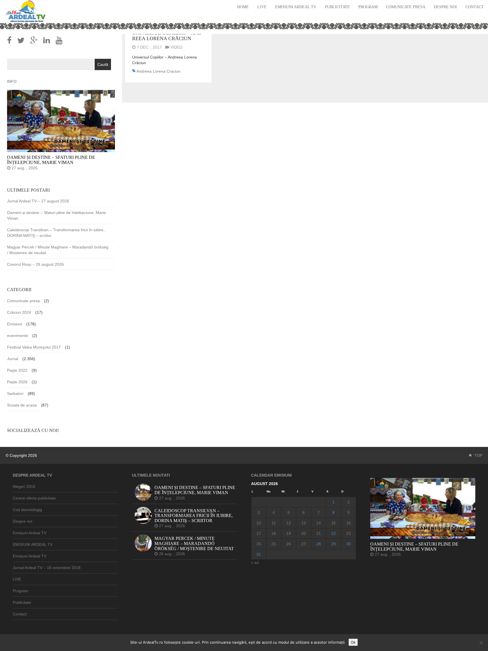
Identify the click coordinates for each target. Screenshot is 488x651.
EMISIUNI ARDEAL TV (33, 544)
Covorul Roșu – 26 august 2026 (35, 264)
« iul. (255, 562)
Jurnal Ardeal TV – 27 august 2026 (38, 201)
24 (258, 544)
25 (273, 544)
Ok (353, 642)
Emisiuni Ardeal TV (295, 7)
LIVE (262, 7)
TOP (477, 455)
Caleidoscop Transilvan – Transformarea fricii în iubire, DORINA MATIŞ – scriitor (55, 233)
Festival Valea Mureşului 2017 (34, 347)
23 (348, 533)
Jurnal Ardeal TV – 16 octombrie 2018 (46, 567)
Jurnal (12, 358)
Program (368, 7)
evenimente (17, 335)
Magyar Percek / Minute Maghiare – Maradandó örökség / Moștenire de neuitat (57, 250)
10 (258, 523)
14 (318, 523)
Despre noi (445, 7)
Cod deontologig (27, 509)
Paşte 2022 (17, 370)
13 (303, 523)
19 (288, 533)
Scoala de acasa (22, 405)
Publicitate (337, 7)
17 (258, 533)
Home (243, 7)
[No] (481, 643)
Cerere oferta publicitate (34, 498)
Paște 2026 (17, 382)
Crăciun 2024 (19, 312)
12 (288, 523)
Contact (474, 7)
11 (274, 523)
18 (273, 533)
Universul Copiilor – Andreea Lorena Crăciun (167, 35)
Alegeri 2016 (24, 486)
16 (348, 523)
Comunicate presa (405, 7)
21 (318, 533)
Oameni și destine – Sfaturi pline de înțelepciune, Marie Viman (56, 215)
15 (333, 523)
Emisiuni (14, 324)
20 (303, 533)
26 (288, 544)
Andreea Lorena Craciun (158, 71)
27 (303, 544)
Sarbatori (15, 393)
